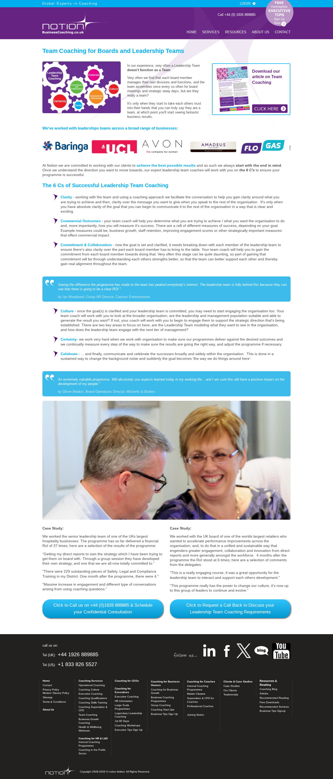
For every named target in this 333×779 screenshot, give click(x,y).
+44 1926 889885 (78, 654)
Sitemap (48, 697)
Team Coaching (88, 714)
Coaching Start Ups (162, 709)
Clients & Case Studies (238, 681)
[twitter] (244, 651)
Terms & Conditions (54, 701)
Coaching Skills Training (93, 702)
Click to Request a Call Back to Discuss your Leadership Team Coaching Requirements (230, 608)
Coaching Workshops (127, 725)
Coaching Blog (268, 689)
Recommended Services (274, 706)
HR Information (124, 701)
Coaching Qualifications (93, 698)
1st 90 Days (122, 721)
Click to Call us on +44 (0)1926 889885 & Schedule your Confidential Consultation (102, 608)
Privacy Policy (51, 689)
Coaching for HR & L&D (93, 738)
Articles (264, 693)
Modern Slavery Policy (56, 693)
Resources (235, 32)
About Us (260, 32)
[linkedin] (209, 651)
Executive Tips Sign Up (129, 729)
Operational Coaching (92, 685)
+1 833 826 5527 (77, 664)
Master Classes (196, 693)
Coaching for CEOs (127, 680)
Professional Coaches (200, 706)
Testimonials (230, 694)
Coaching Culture (89, 689)
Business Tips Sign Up (164, 714)
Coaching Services (91, 680)
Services (211, 32)
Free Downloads (269, 702)
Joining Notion (195, 714)
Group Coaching (161, 705)
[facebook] (227, 651)
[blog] (281, 651)
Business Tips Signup (273, 710)
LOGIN (245, 3)
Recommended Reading (274, 697)
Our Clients (230, 690)
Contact (283, 32)
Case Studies (231, 686)
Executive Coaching (91, 693)
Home (192, 32)
